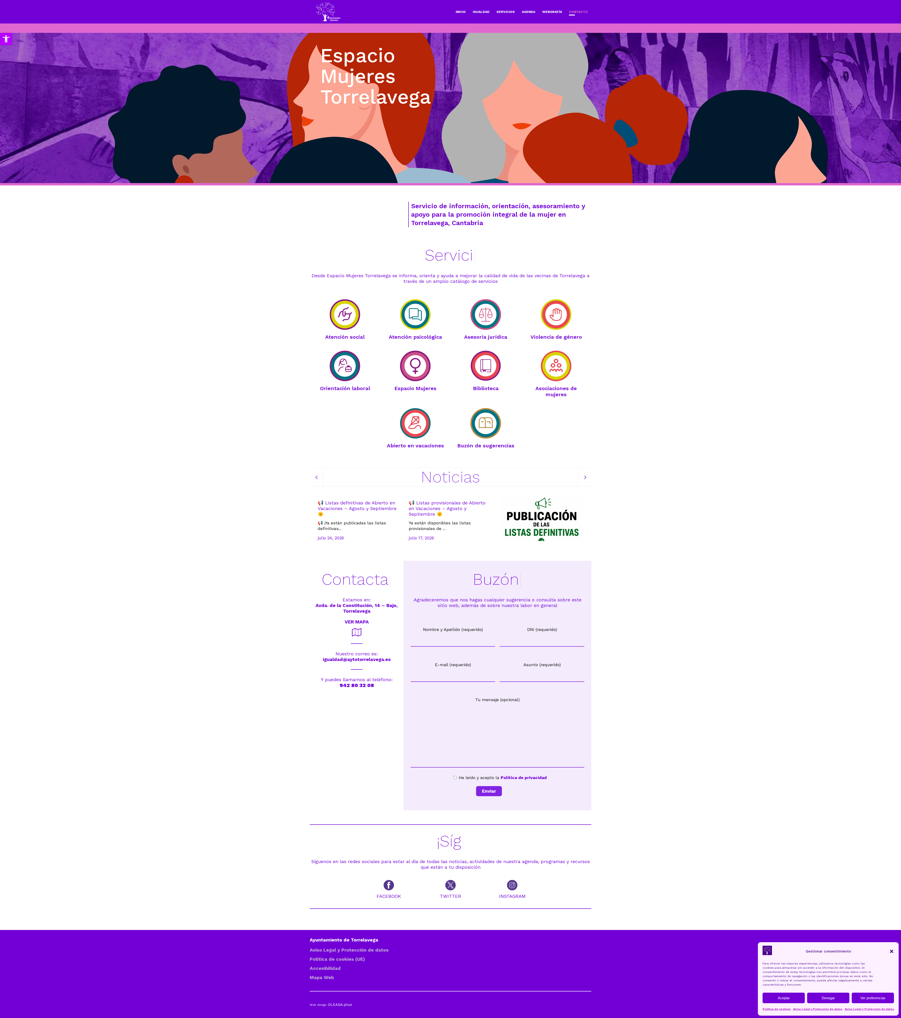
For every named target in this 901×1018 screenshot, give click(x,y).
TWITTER (450, 896)
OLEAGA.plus (340, 1004)
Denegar (828, 998)
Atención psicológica (415, 337)
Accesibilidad (325, 968)
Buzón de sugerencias (485, 446)
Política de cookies (777, 1009)
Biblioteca (486, 388)
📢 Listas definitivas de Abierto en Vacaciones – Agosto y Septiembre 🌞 (357, 508)
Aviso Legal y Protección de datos (817, 1009)
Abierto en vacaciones (415, 446)
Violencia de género (556, 337)
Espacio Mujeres (415, 388)
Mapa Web (322, 977)
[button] (6, 39)
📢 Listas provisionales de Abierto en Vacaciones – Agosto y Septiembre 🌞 (447, 508)
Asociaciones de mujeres (556, 391)
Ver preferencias (873, 998)
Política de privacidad (524, 777)
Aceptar (784, 998)
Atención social (345, 337)
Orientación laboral (345, 388)
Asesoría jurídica (485, 337)
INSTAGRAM (512, 896)
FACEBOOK (389, 896)
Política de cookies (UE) (337, 959)
